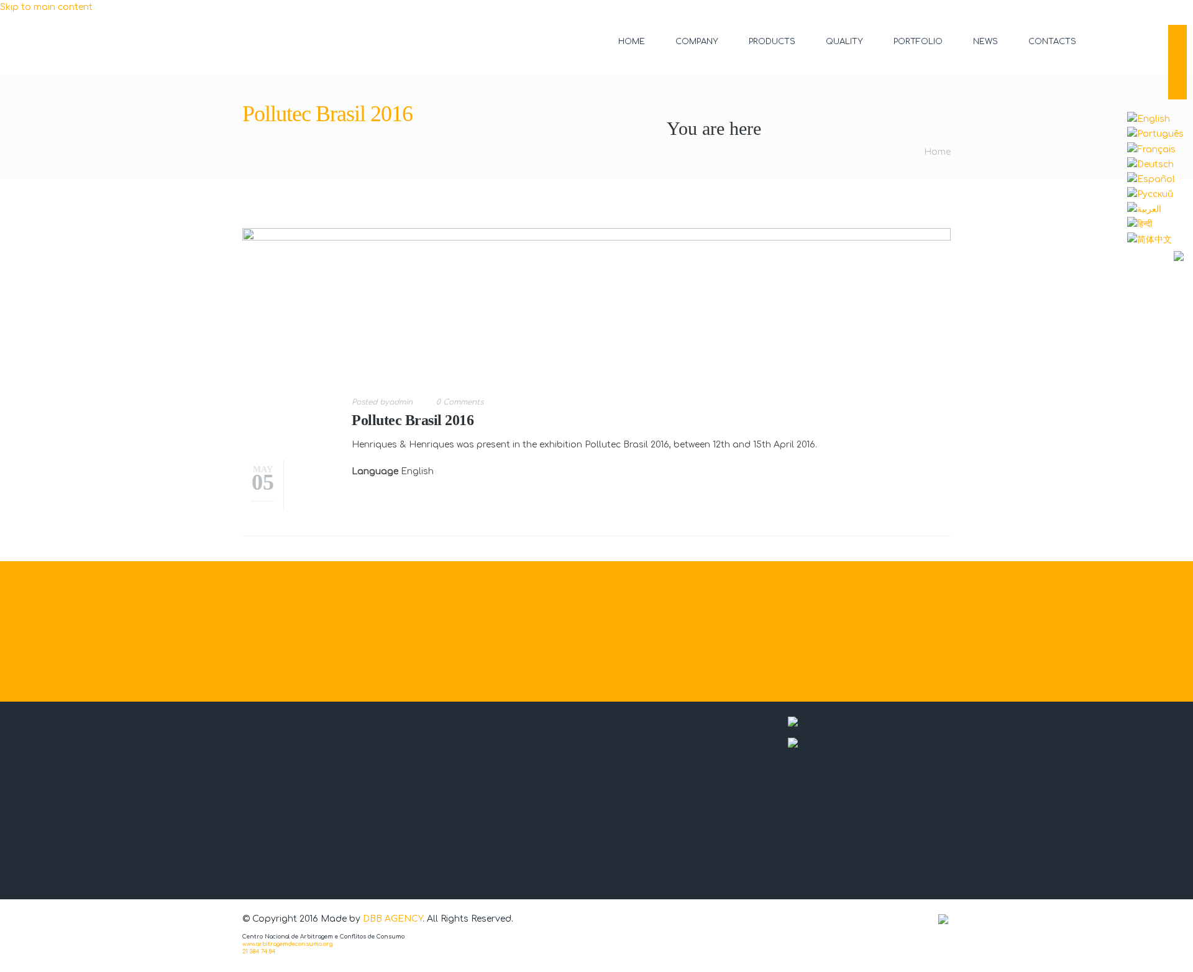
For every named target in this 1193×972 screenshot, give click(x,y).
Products (772, 41)
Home (631, 41)
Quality (844, 41)
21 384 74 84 (258, 951)
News (985, 41)
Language (375, 471)
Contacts (1052, 41)
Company (696, 41)
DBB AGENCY (393, 919)
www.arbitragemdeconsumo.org (287, 944)
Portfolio (918, 41)
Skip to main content (46, 7)
